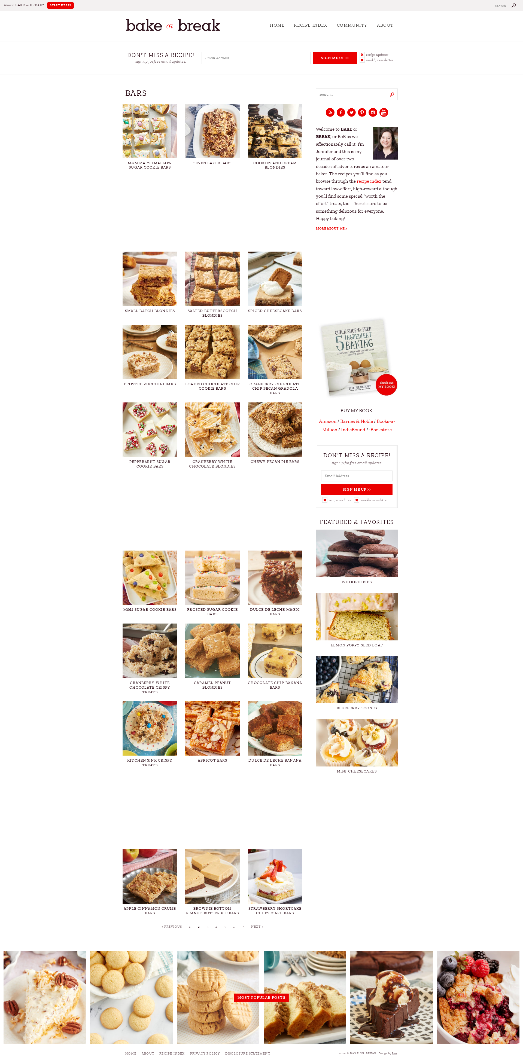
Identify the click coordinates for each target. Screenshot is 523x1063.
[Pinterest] (362, 112)
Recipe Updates (377, 55)
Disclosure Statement (247, 1053)
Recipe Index (310, 25)
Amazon (327, 421)
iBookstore (380, 429)
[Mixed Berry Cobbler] (478, 997)
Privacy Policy (205, 1053)
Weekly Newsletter (379, 60)
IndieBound (353, 429)
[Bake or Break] (173, 30)
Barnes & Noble (356, 421)
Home (277, 25)
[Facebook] (341, 112)
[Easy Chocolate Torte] (391, 997)
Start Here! (60, 5)
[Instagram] (373, 112)
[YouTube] (384, 112)
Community (352, 25)
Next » (257, 926)
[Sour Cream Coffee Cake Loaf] (305, 997)
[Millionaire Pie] (45, 997)
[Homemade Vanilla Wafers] (131, 997)
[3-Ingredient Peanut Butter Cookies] (218, 997)
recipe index (369, 181)
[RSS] (330, 112)
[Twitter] (351, 112)
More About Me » (331, 228)
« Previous (172, 926)
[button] (379, 54)
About (385, 25)
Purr (394, 1053)
